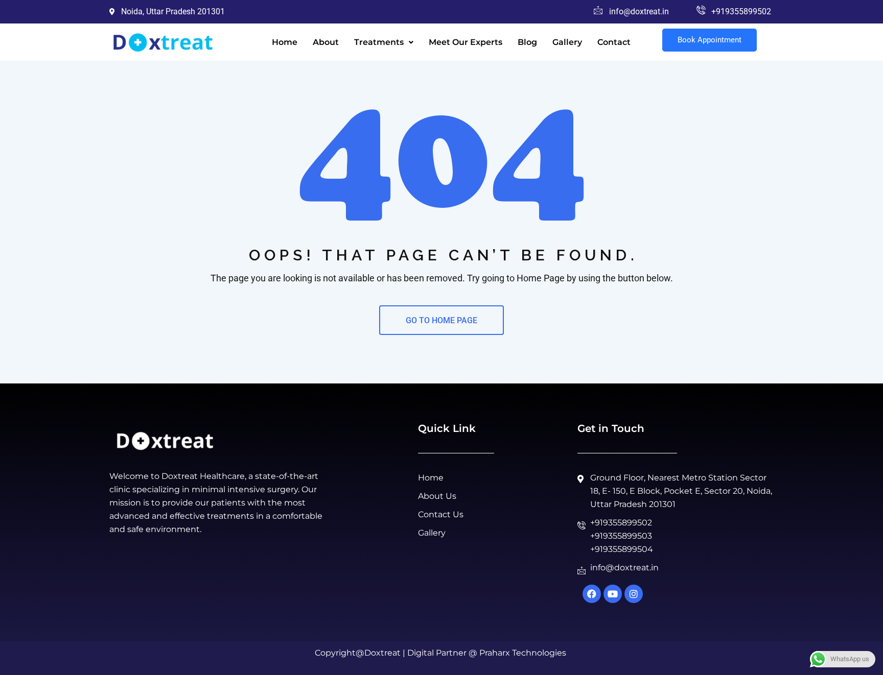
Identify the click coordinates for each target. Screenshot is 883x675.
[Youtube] (612, 594)
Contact (614, 42)
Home (284, 42)
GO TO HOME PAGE (441, 320)
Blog (527, 42)
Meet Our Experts (465, 42)
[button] (383, 42)
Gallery (567, 42)
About (326, 42)
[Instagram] (633, 594)
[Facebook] (592, 594)
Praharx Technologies (522, 653)
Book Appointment (709, 39)
